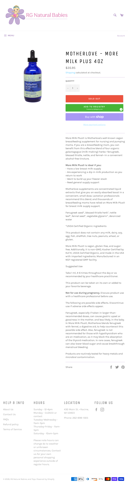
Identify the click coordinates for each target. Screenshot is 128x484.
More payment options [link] (94, 124)
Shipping (70, 72)
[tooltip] (121, 109)
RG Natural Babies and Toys (23, 479)
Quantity (70, 81)
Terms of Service (12, 429)
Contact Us (9, 414)
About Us (8, 409)
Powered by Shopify (45, 479)
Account (121, 35)
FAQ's (6, 419)
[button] (94, 108)
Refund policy (10, 424)
